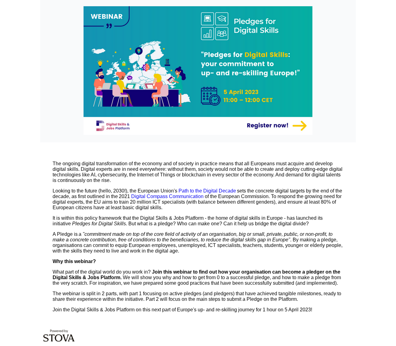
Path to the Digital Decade (207, 190)
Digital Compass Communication (167, 196)
